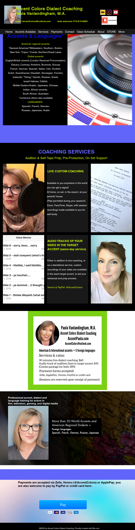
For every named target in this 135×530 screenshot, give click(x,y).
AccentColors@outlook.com (36, 21)
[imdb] (102, 12)
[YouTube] (115, 12)
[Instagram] (109, 12)
